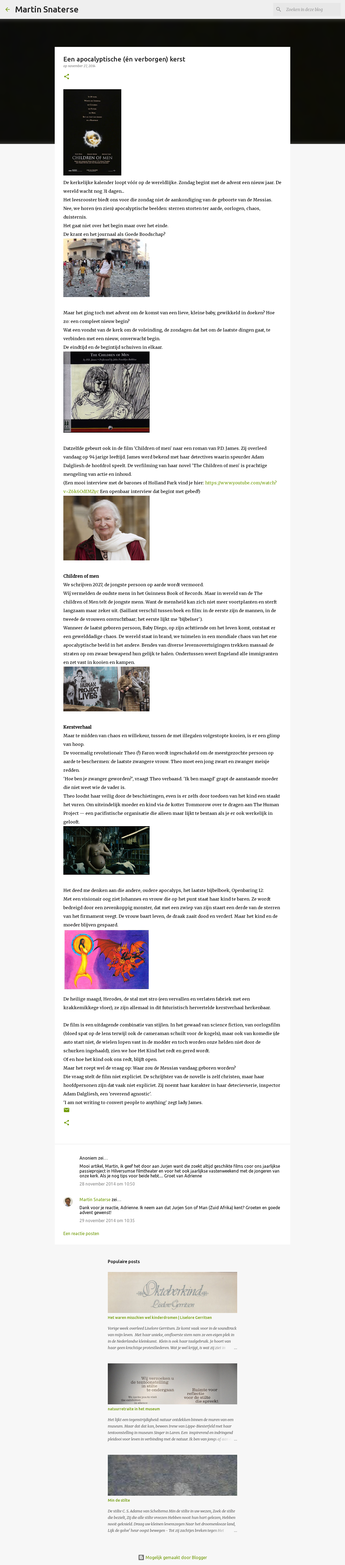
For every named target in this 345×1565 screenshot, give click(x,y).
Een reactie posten (81, 1233)
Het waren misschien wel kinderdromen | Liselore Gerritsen (160, 1317)
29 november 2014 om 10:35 (107, 1220)
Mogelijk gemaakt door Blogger (175, 1557)
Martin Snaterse (47, 9)
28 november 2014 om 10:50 (107, 1183)
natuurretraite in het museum (134, 1409)
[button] (66, 77)
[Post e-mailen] (66, 1112)
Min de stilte (119, 1500)
